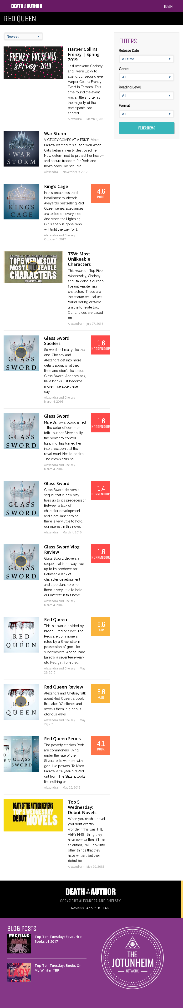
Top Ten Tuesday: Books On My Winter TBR (58, 968)
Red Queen (55, 619)
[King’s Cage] (21, 201)
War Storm (55, 133)
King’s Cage (56, 186)
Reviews (77, 908)
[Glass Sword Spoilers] (21, 353)
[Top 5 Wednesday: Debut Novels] (33, 815)
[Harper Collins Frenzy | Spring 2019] (33, 62)
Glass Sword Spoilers (56, 340)
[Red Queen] (21, 635)
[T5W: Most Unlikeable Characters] (33, 267)
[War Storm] (21, 149)
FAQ (106, 908)
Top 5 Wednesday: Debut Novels (82, 807)
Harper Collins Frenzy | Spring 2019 (84, 54)
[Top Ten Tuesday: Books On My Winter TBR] (19, 972)
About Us (93, 908)
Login (168, 6)
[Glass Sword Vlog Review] (21, 562)
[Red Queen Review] (21, 702)
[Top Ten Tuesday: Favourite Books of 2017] (19, 943)
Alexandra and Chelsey (59, 235)
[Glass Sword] (21, 431)
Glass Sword (56, 416)
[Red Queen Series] (21, 754)
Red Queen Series (62, 738)
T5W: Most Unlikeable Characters (79, 259)
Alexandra (75, 119)
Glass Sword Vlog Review (62, 549)
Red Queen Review (63, 687)
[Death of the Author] (26, 7)
